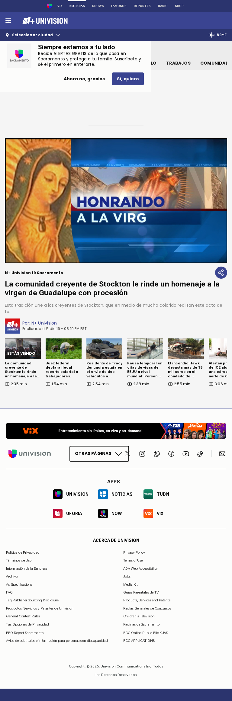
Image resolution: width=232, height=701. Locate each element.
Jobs (126, 576)
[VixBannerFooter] (116, 431)
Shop (179, 6)
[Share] (221, 273)
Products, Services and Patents (146, 600)
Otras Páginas (93, 453)
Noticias (77, 6)
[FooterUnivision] (29, 454)
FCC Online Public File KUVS (145, 632)
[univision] (44, 20)
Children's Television (139, 616)
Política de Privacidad (23, 552)
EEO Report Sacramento (25, 632)
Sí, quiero (128, 79)
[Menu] (8, 20)
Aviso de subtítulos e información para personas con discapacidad (57, 641)
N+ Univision (44, 323)
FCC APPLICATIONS (139, 641)
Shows (98, 6)
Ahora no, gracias (84, 79)
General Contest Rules (23, 616)
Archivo (12, 576)
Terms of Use (133, 560)
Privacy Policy (134, 552)
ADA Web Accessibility (140, 568)
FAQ (9, 592)
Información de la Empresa (26, 568)
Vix (59, 6)
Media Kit (130, 584)
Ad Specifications (19, 584)
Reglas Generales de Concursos (147, 608)
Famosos (119, 6)
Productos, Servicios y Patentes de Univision (39, 608)
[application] (116, 200)
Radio (163, 6)
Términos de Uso (18, 560)
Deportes (142, 6)
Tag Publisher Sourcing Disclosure (32, 600)
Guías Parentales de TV (141, 592)
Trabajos (178, 63)
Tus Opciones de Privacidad (27, 624)
